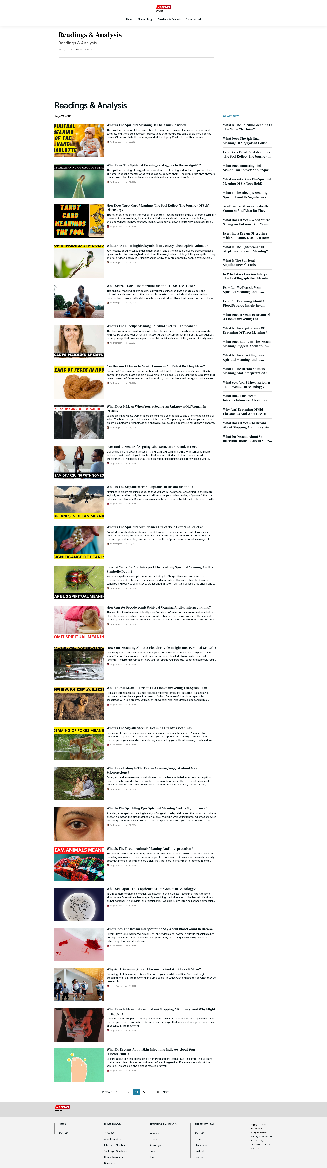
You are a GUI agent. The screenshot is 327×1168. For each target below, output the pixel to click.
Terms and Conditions (260, 1144)
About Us (255, 1149)
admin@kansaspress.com (261, 1136)
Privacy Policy (257, 1141)
